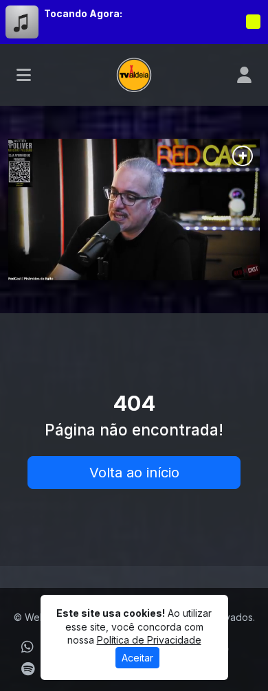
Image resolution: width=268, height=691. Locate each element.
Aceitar (137, 658)
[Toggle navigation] (23, 75)
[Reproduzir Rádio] (253, 21)
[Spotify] (27, 669)
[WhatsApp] (27, 647)
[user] (244, 75)
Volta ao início (134, 472)
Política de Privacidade (149, 640)
